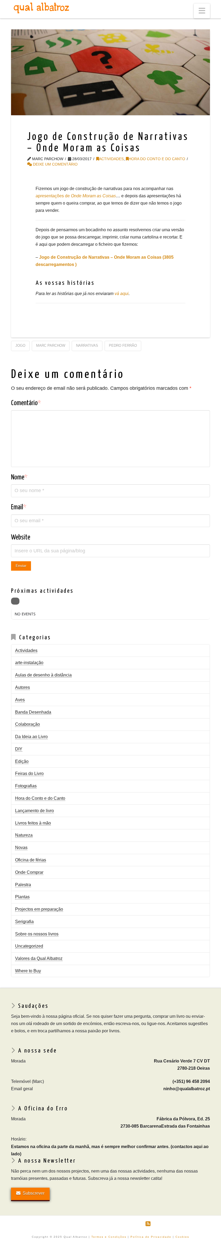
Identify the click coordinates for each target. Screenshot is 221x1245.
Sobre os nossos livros (36, 934)
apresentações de (76, 196)
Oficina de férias (30, 860)
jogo (20, 345)
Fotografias (26, 786)
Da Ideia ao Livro (31, 736)
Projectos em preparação (39, 909)
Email (18, 507)
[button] (202, 10)
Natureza (24, 835)
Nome (19, 477)
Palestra (23, 884)
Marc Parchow (50, 345)
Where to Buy (28, 971)
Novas (21, 847)
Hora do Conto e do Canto (157, 159)
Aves (20, 699)
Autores (22, 687)
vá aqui (122, 293)
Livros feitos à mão (33, 823)
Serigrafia (24, 921)
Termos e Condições (108, 1236)
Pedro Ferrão (123, 345)
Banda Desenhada (33, 712)
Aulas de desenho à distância (43, 675)
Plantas (22, 897)
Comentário (26, 403)
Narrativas (87, 345)
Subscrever (33, 1193)
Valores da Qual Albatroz (39, 958)
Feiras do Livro (29, 773)
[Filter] (15, 601)
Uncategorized (29, 946)
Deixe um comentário (55, 164)
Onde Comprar (29, 872)
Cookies (182, 1236)
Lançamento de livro (34, 810)
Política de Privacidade (150, 1236)
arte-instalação (29, 662)
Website (20, 537)
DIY (18, 749)
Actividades (111, 159)
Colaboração (27, 724)
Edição (22, 761)
